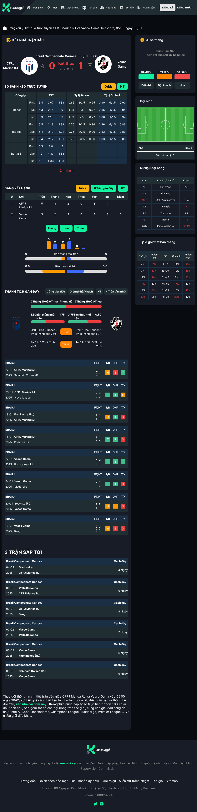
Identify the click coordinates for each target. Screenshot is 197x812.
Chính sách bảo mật (53, 781)
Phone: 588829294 (98, 795)
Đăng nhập (184, 7)
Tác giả (157, 781)
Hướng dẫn (27, 781)
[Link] (13, 8)
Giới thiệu (109, 781)
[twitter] (95, 804)
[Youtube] (101, 804)
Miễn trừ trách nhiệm (134, 781)
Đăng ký (167, 7)
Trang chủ (14, 28)
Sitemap (172, 781)
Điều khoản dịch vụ (85, 781)
